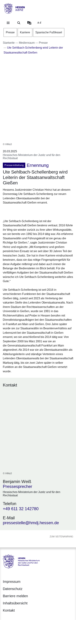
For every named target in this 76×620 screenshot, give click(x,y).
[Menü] (8, 23)
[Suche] (19, 23)
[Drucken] (33, 211)
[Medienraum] (29, 23)
